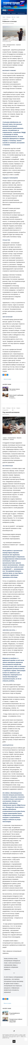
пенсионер (12, 439)
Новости (4, 13)
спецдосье (5, 437)
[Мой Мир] (7, 375)
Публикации (14, 13)
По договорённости (14, 1013)
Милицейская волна (21, 13)
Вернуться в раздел (7, 379)
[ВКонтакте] (3, 375)
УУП (9, 46)
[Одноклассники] (5, 375)
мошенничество (6, 439)
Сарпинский (18, 44)
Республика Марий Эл (12, 437)
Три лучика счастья (14, 389)
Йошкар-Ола (19, 437)
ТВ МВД (8, 13)
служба (4, 44)
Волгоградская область (11, 44)
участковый (5, 46)
